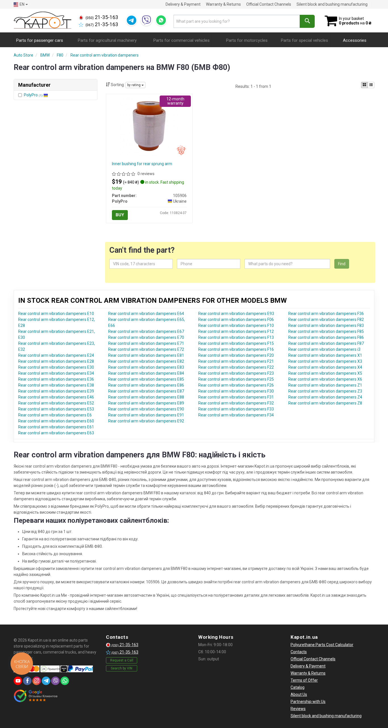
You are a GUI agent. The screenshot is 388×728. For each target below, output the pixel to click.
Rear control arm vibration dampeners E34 (56, 373)
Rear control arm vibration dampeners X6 (325, 379)
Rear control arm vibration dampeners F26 (236, 385)
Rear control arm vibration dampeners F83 (326, 325)
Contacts (299, 652)
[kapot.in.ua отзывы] (36, 696)
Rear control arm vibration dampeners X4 (325, 367)
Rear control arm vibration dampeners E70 (146, 337)
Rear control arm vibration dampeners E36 (56, 379)
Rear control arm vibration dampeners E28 (56, 361)
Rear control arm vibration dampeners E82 (146, 361)
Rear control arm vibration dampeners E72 (146, 349)
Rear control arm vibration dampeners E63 (56, 433)
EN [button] (22, 4)
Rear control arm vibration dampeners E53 (56, 409)
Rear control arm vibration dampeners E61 (56, 427)
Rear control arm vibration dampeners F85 (326, 331)
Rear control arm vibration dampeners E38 (56, 385)
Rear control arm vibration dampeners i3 (324, 349)
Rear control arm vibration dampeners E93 (236, 313)
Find (341, 264)
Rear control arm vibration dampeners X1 (325, 355)
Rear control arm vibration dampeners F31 (236, 397)
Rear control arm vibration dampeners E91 (146, 415)
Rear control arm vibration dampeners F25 (236, 379)
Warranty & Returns (223, 4)
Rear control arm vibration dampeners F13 (236, 337)
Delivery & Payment (183, 4)
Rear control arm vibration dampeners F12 (236, 331)
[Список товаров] (371, 85)
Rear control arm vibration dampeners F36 (326, 313)
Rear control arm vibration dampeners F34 (236, 415)
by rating (134, 85)
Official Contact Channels (268, 4)
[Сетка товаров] (364, 85)
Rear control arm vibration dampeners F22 (236, 367)
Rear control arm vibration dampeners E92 (146, 421)
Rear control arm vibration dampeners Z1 (325, 385)
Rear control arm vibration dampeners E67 (146, 331)
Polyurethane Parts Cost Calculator (322, 644)
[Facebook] (27, 681)
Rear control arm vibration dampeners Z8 (325, 403)
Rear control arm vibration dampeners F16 (236, 349)
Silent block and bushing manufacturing (332, 4)
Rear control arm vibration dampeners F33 (236, 409)
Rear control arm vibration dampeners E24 (56, 355)
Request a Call (121, 660)
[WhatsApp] (161, 20)
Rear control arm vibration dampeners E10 (56, 313)
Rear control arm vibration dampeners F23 (236, 373)
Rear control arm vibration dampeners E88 (146, 397)
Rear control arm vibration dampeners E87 (146, 391)
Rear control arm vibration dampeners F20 (236, 355)
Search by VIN (121, 668)
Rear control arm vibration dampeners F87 (326, 343)
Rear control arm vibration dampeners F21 (236, 361)
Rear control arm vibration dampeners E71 (146, 343)
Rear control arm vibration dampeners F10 (236, 325)
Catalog (297, 687)
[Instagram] (36, 681)
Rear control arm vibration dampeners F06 (236, 319)
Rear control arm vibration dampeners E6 (55, 415)
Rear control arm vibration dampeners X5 (325, 373)
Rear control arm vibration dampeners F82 (326, 319)
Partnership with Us (308, 701)
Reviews (298, 708)
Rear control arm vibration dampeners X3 (325, 361)
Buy (120, 214)
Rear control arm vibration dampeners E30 (56, 367)
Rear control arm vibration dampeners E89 (146, 403)
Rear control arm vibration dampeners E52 (56, 403)
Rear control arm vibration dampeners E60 (56, 421)
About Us (299, 694)
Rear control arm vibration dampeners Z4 (325, 397)
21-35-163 (101, 17)
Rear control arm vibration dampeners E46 (56, 397)
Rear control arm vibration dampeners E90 (146, 409)
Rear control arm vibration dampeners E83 (146, 367)
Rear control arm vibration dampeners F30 (236, 391)
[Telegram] (131, 20)
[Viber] (146, 20)
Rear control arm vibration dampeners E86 (146, 385)
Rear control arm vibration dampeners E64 (146, 313)
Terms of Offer (304, 680)
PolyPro (33, 95)
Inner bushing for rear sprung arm (142, 163)
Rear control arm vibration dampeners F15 (236, 343)
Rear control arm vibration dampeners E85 (146, 379)
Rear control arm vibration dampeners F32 (236, 403)
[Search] (307, 21)
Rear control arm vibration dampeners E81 (146, 355)
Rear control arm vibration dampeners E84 (146, 373)
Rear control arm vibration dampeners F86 (326, 337)
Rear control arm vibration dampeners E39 (56, 391)
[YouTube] (18, 681)
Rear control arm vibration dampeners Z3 (325, 391)
